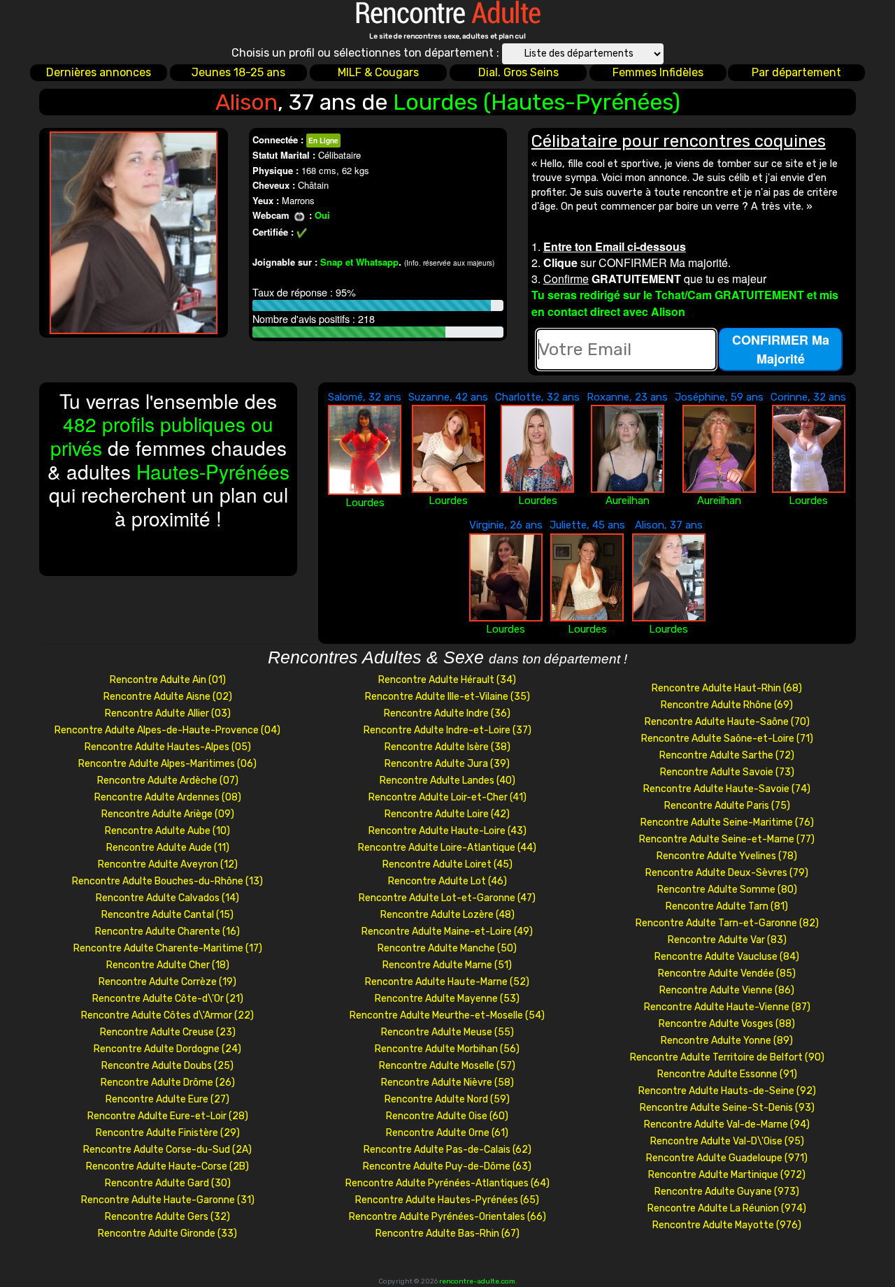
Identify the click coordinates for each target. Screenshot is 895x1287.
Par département (796, 72)
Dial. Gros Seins (518, 72)
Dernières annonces (98, 72)
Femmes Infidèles (658, 72)
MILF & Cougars (378, 72)
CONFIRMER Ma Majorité (780, 349)
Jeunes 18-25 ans (238, 72)
